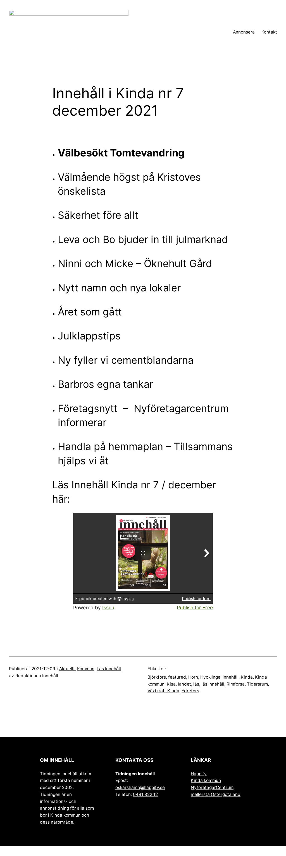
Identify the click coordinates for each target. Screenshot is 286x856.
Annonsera (244, 32)
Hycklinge (210, 677)
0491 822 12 (145, 794)
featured (177, 677)
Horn (193, 677)
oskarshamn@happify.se (140, 787)
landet (184, 684)
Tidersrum (257, 684)
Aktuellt (67, 668)
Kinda (247, 677)
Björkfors (156, 677)
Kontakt (269, 32)
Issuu (108, 607)
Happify (199, 773)
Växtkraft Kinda (163, 690)
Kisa (171, 684)
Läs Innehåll (109, 668)
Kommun (85, 668)
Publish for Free (195, 607)
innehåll (231, 677)
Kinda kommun (206, 780)
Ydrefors (190, 690)
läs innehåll (212, 684)
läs (196, 684)
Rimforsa (236, 684)
